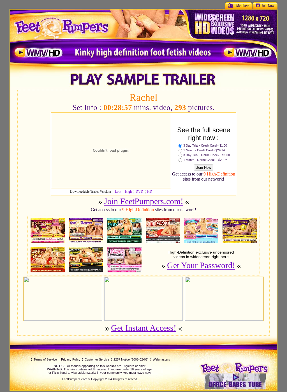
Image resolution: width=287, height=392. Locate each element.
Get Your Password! (201, 265)
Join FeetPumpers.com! (143, 201)
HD (149, 191)
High (128, 191)
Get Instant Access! (143, 327)
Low (118, 191)
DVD (139, 191)
